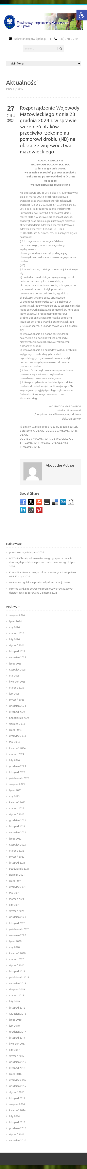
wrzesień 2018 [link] (17, 1013)
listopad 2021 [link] (17, 862)
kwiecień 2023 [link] (17, 802)
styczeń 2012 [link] (16, 1134)
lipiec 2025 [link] (15, 663)
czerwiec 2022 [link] (17, 844)
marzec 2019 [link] (16, 995)
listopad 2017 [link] (17, 1037)
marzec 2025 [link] (16, 687)
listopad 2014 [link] (17, 1098)
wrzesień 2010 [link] (17, 1140)
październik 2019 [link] (19, 977)
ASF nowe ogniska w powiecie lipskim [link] (31, 582)
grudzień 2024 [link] (17, 705)
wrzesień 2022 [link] (17, 832)
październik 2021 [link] (19, 868)
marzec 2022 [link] (16, 850)
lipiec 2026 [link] (15, 621)
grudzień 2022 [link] (17, 820)
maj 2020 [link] (14, 947)
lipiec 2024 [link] (15, 729)
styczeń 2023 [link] (16, 814)
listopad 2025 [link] (17, 651)
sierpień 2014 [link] (17, 1104)
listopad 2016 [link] (17, 1067)
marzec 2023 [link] (16, 808)
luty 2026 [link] (14, 639)
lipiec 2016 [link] (15, 1073)
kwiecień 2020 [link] (17, 953)
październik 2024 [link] (19, 717)
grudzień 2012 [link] (17, 1128)
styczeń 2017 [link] (16, 1055)
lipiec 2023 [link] (15, 790)
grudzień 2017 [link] (17, 1031)
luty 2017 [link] (14, 1049)
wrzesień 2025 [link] (17, 657)
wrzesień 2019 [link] (17, 983)
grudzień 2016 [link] (17, 1061)
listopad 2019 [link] (17, 971)
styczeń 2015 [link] (16, 1092)
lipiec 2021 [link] (15, 880)
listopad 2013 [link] (17, 1122)
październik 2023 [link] (19, 778)
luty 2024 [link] (14, 760)
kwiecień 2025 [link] (17, 681)
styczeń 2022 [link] (16, 856)
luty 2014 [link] (14, 1116)
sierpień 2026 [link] (17, 615)
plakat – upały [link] (17, 552)
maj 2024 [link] (14, 741)
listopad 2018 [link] (17, 1007)
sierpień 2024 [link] (17, 723)
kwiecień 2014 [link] (17, 1110)
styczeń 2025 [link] (16, 699)
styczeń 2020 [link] (16, 965)
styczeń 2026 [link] (16, 645)
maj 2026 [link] (14, 627)
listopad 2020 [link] (17, 923)
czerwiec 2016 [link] (17, 1079)
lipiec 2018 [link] (15, 1019)
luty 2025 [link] (14, 693)
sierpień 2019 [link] (17, 989)
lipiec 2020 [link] (15, 941)
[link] (81, 15)
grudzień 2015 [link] (17, 1085)
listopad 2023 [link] (17, 772)
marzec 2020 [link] (16, 959)
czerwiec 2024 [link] (17, 735)
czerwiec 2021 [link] (17, 886)
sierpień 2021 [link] (17, 874)
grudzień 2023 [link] (17, 766)
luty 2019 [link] (14, 1001)
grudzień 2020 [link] (17, 916)
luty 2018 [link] (14, 1025)
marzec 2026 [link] (16, 633)
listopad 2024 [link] (17, 711)
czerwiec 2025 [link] (17, 669)
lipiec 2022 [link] (15, 838)
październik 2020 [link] (19, 929)
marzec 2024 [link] (16, 754)
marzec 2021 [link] (16, 898)
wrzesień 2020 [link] (17, 935)
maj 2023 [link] (14, 796)
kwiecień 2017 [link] (17, 1043)
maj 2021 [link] (14, 892)
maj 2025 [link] (14, 675)
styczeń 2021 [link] (16, 910)
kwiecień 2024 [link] (17, 748)
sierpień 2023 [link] (17, 784)
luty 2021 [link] (14, 904)
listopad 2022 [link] (17, 826)
